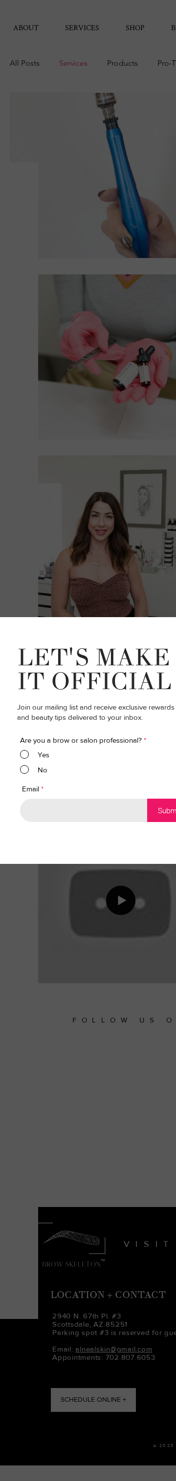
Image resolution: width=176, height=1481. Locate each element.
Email (30, 788)
